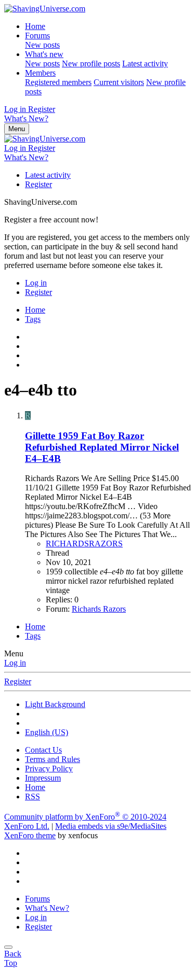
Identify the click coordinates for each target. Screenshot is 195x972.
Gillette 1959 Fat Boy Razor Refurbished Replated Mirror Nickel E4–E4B (102, 447)
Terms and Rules (52, 759)
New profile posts (91, 63)
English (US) (46, 732)
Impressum (43, 777)
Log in (15, 662)
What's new (44, 54)
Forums (37, 35)
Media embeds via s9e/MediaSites (110, 826)
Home (35, 26)
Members (40, 72)
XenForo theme (30, 835)
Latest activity (145, 63)
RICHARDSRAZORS (84, 543)
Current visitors (119, 82)
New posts (42, 44)
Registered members (58, 82)
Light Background (55, 704)
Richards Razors (99, 608)
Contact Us (43, 749)
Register (38, 184)
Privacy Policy (49, 768)
